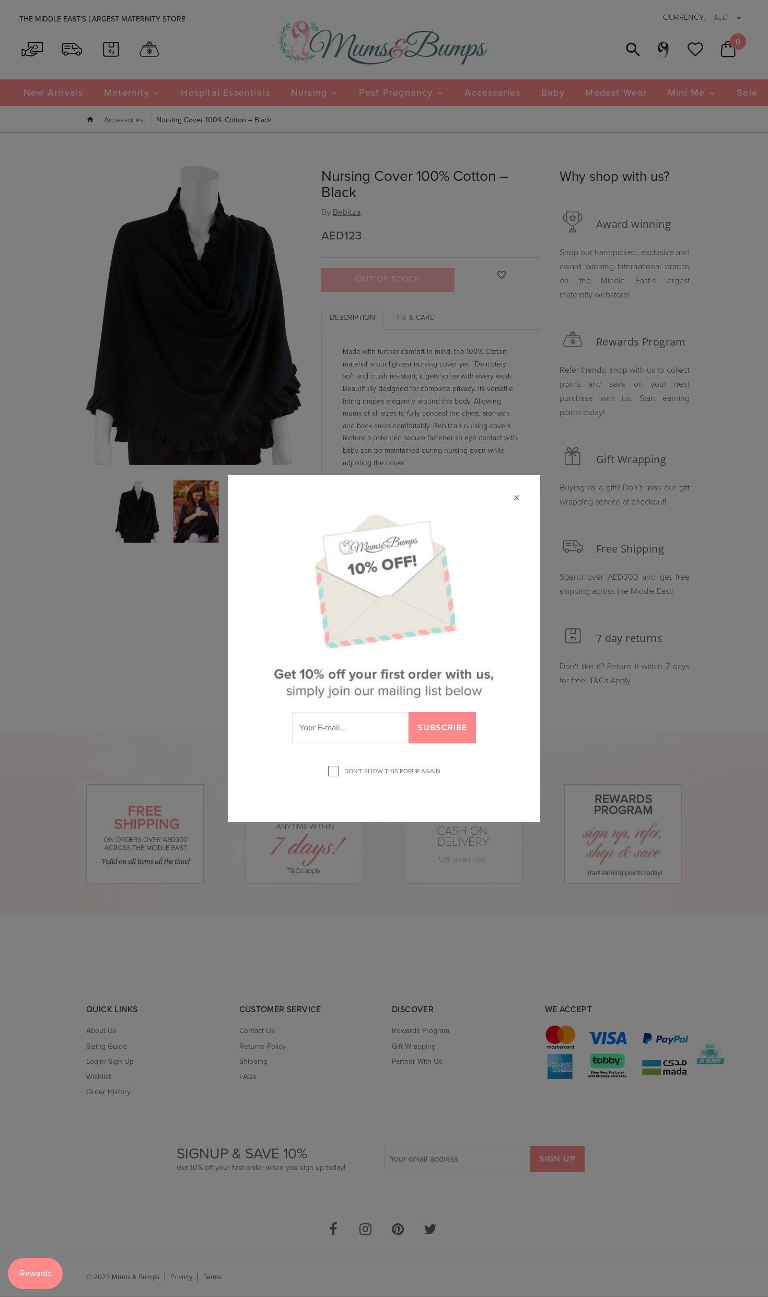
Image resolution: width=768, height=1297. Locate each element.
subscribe (442, 727)
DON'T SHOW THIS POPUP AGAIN (390, 771)
